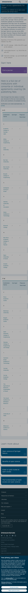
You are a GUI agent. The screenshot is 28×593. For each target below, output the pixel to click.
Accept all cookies (14, 587)
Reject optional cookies (14, 590)
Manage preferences (6, 582)
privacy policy (9, 578)
